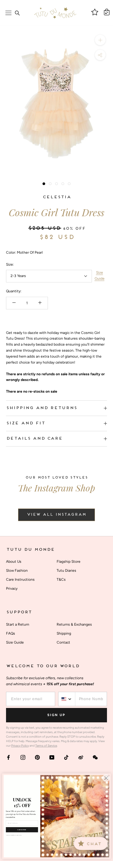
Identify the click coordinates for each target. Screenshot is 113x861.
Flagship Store (68, 561)
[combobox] (66, 699)
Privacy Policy (20, 745)
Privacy (11, 588)
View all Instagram (56, 515)
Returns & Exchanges (74, 624)
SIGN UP (56, 715)
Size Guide (100, 275)
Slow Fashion (17, 570)
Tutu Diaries (66, 570)
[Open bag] (106, 12)
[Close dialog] (106, 778)
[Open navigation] (8, 13)
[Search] (17, 13)
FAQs (10, 633)
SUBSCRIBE (21, 829)
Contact (63, 642)
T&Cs (61, 579)
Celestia (56, 197)
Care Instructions (20, 579)
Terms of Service (46, 745)
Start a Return (17, 624)
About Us (13, 561)
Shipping (64, 633)
